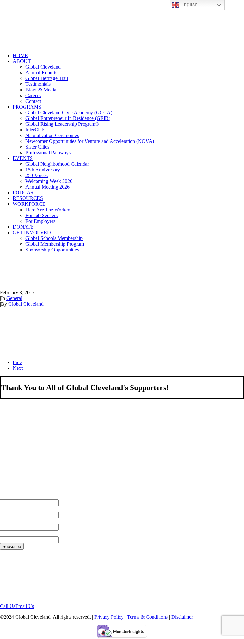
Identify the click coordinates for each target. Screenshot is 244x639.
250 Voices (36, 175)
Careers (33, 95)
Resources (28, 198)
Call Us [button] (7, 606)
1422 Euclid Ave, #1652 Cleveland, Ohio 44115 (25, 576)
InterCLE (34, 129)
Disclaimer (182, 617)
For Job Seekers (41, 215)
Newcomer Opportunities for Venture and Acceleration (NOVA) (89, 141)
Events (23, 158)
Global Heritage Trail (46, 78)
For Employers (40, 221)
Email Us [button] (24, 606)
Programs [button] (27, 107)
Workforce (29, 204)
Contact (33, 101)
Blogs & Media (40, 89)
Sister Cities (37, 147)
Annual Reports (41, 72)
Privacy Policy (109, 617)
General (14, 298)
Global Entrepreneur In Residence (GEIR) (67, 118)
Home (20, 55)
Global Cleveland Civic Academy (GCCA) (68, 112)
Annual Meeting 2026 (47, 187)
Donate (23, 227)
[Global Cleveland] (122, 24)
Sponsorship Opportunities (52, 249)
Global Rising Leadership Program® (62, 124)
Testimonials (38, 84)
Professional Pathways (48, 152)
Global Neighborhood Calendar (57, 164)
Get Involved (32, 232)
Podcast (25, 192)
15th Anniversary (42, 169)
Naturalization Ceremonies (52, 135)
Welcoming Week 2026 (48, 181)
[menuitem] (128, 55)
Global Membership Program (54, 244)
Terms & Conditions (147, 617)
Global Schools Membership (54, 238)
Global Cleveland (43, 67)
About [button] (22, 61)
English (188, 4)
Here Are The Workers (48, 209)
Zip (4, 533)
